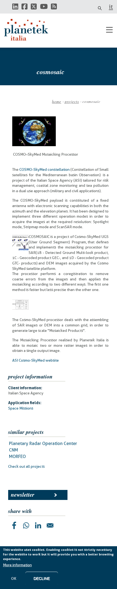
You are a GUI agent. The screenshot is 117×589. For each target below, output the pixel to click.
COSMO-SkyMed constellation (44, 169)
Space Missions (20, 408)
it (111, 6)
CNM (13, 450)
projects (72, 101)
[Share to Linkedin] (38, 525)
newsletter (22, 494)
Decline (41, 578)
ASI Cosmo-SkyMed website (35, 360)
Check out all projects (26, 466)
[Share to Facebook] (14, 525)
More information (17, 565)
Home (56, 101)
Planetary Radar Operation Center (43, 443)
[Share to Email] (50, 525)
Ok (13, 578)
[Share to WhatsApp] (26, 525)
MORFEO (17, 456)
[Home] (28, 30)
